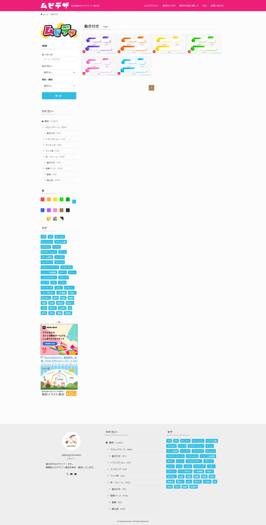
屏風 (44, 302)
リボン (59, 287)
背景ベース (54, 168)
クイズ (57, 246)
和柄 (56, 297)
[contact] (75, 474)
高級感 (68, 313)
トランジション (55, 139)
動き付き (54, 133)
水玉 (44, 308)
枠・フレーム (55, 156)
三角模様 (62, 292)
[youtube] (71, 474)
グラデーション (49, 252)
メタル (62, 282)
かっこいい (47, 241)
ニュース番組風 (49, 272)
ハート (72, 272)
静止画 (53, 180)
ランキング (53, 144)
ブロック (64, 277)
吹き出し (46, 297)
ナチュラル (67, 267)
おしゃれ (60, 236)
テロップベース (56, 127)
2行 (50, 236)
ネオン (63, 272)
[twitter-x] (67, 474)
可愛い (72, 292)
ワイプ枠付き (48, 292)
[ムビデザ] (55, 5)
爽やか (53, 308)
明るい (70, 302)
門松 (52, 313)
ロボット (69, 287)
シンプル (60, 257)
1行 (43, 236)
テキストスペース (50, 267)
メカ (54, 282)
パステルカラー (49, 277)
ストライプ (47, 262)
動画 (52, 174)
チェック (60, 262)
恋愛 (52, 302)
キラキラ (46, 246)
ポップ (45, 282)
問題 (71, 297)
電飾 (59, 313)
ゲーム (63, 252)
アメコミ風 (61, 241)
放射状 (60, 302)
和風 (63, 297)
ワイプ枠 (52, 150)
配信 (44, 313)
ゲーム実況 (47, 257)
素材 (51, 121)
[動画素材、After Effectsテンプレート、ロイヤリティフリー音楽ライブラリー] (59, 364)
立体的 (62, 308)
